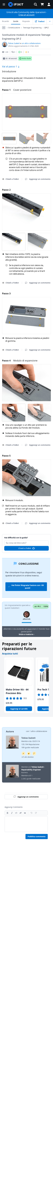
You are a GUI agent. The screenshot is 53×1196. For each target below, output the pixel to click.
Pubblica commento (37, 836)
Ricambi (5, 21)
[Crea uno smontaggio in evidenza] (29, 753)
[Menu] (4, 4)
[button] (35, 4)
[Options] (3, 27)
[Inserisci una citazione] (25, 813)
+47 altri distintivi (27, 757)
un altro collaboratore (31, 43)
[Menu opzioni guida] (50, 21)
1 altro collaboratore (38, 731)
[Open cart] (42, 4)
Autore (10, 731)
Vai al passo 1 (10, 66)
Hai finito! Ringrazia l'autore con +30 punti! (27, 586)
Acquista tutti (10, 653)
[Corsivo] (12, 813)
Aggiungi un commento (26, 536)
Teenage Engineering (32, 27)
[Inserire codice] (16, 813)
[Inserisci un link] (21, 813)
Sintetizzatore (14, 27)
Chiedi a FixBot (24, 548)
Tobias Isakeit (14, 43)
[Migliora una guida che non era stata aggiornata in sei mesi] (34, 753)
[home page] (15, 4)
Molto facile (26, 58)
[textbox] (26, 824)
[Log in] (48, 4)
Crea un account (26, 14)
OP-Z (46, 27)
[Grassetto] (7, 813)
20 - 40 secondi (11, 58)
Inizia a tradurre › (26, 634)
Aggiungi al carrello (19, 709)
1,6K (6, 52)
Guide (15, 21)
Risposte (26, 21)
